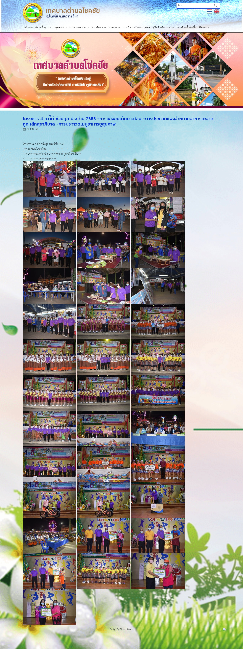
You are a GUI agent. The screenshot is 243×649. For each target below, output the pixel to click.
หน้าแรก (28, 27)
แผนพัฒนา (97, 27)
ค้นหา (216, 5)
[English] (217, 11)
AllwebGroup (126, 644)
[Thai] (209, 11)
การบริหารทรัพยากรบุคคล (136, 27)
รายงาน (113, 27)
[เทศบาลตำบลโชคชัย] (61, 12)
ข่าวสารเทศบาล (78, 27)
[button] (18, 77)
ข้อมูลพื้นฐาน (42, 27)
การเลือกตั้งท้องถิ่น (186, 27)
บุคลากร (59, 27)
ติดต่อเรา (204, 27)
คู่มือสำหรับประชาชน (164, 27)
